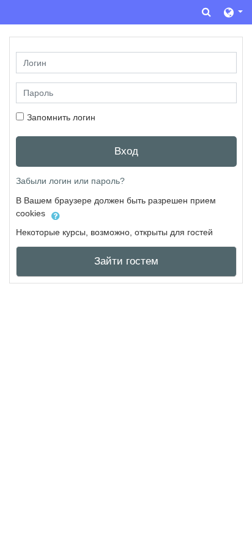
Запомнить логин (61, 117)
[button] (206, 12)
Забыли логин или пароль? (70, 181)
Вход (126, 151)
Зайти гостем (126, 261)
